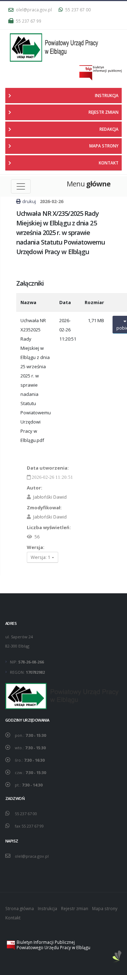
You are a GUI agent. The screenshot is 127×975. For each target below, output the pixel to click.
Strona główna (19, 908)
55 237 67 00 (77, 9)
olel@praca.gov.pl (33, 9)
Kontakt (12, 917)
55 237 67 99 (28, 21)
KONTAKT (109, 163)
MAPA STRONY (104, 146)
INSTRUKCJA (107, 95)
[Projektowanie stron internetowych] (117, 957)
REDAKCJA (109, 129)
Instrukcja (47, 908)
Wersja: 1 (41, 557)
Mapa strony (104, 908)
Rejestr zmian (74, 908)
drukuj (29, 201)
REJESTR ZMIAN (104, 112)
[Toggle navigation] (21, 186)
